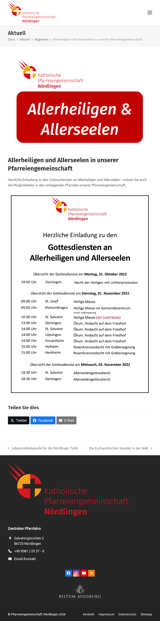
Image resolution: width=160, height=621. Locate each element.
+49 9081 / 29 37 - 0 (29, 551)
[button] (150, 12)
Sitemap (146, 614)
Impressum (106, 614)
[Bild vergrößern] (80, 103)
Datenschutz (127, 614)
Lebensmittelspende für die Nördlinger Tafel (43, 448)
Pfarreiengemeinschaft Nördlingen (35, 614)
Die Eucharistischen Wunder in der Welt (118, 448)
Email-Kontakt (25, 559)
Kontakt (88, 614)
